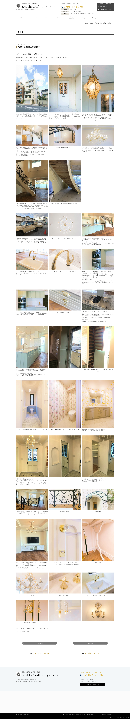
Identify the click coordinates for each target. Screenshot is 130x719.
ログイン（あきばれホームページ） (120, 717)
